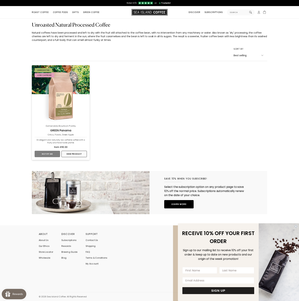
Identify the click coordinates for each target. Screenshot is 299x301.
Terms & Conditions (96, 257)
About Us (43, 240)
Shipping (91, 246)
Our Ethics (44, 246)
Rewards (66, 246)
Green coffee (91, 12)
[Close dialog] (296, 226)
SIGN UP (218, 290)
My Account (92, 263)
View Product (74, 154)
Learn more (179, 204)
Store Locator (46, 251)
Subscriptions (214, 12)
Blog (63, 257)
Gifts (75, 12)
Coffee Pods (60, 12)
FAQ (88, 251)
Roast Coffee (40, 12)
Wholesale (44, 257)
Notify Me (47, 154)
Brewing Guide (69, 251)
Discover (194, 12)
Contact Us (92, 240)
